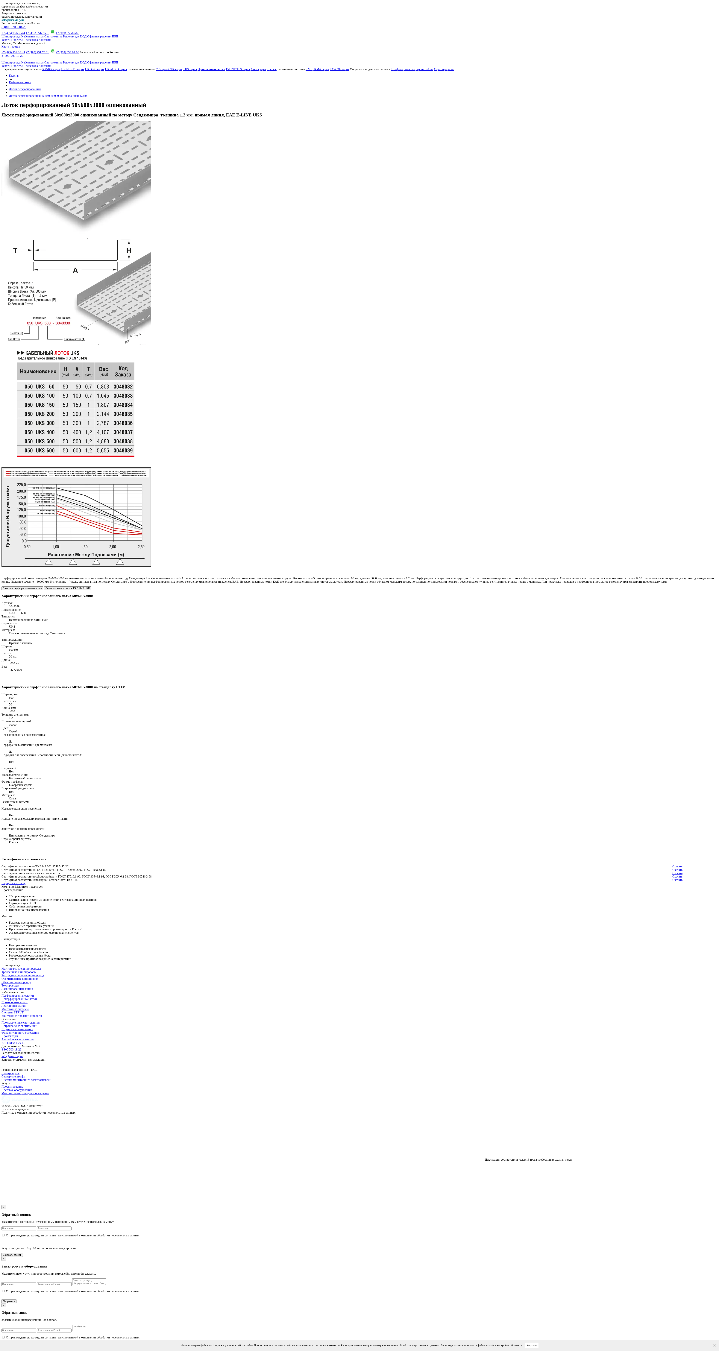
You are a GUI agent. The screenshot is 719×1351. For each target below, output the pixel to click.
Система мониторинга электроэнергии (26, 1079)
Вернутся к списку (13, 883)
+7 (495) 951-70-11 (37, 33)
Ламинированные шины (17, 988)
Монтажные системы (15, 1009)
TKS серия (190, 69)
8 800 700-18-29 (11, 1049)
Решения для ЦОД (75, 36)
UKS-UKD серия (116, 69)
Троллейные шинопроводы (18, 972)
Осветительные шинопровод (19, 978)
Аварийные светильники (17, 1039)
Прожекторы (9, 1036)
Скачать (677, 866)
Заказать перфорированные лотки (22, 588)
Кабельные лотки (32, 36)
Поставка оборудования (16, 1090)
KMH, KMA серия (317, 69)
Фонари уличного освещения (20, 1032)
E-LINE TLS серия (238, 69)
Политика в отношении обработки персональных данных (38, 1112)
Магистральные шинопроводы (21, 968)
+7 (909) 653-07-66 (67, 33)
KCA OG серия (339, 69)
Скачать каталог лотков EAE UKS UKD (67, 588)
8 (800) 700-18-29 (13, 27)
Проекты (17, 39)
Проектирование (12, 1086)
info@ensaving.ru (12, 1056)
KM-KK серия (51, 69)
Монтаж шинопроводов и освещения (25, 1093)
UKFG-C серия (94, 69)
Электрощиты (10, 1073)
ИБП (115, 36)
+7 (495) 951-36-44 (13, 33)
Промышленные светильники (20, 1022)
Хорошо (532, 1345)
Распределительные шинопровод (22, 975)
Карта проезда (10, 46)
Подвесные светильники (17, 1029)
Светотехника (53, 36)
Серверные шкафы (13, 1076)
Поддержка (30, 39)
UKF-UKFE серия (72, 69)
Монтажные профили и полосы (21, 1015)
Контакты (45, 39)
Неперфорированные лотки (19, 999)
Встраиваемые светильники (19, 1025)
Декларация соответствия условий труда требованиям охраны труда (528, 1159)
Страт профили (444, 69)
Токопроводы (10, 985)
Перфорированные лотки (17, 995)
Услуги (5, 39)
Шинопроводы (11, 36)
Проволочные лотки (14, 1002)
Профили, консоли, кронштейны (412, 69)
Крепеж (272, 69)
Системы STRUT (12, 1012)
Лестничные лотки (13, 1005)
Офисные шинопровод (16, 982)
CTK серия (175, 69)
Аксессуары (258, 69)
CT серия (162, 69)
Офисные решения (99, 36)
